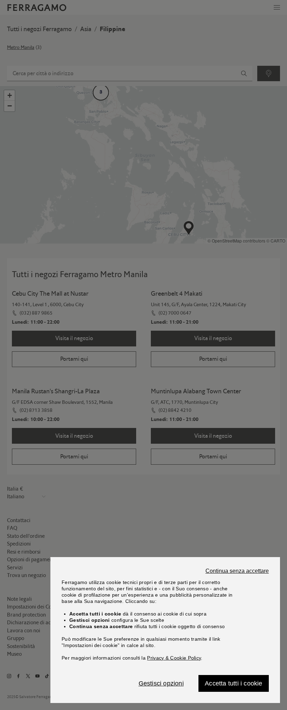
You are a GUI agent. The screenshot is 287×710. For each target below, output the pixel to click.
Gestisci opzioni (161, 683)
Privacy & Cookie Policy (174, 658)
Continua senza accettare (237, 571)
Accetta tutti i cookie (233, 683)
